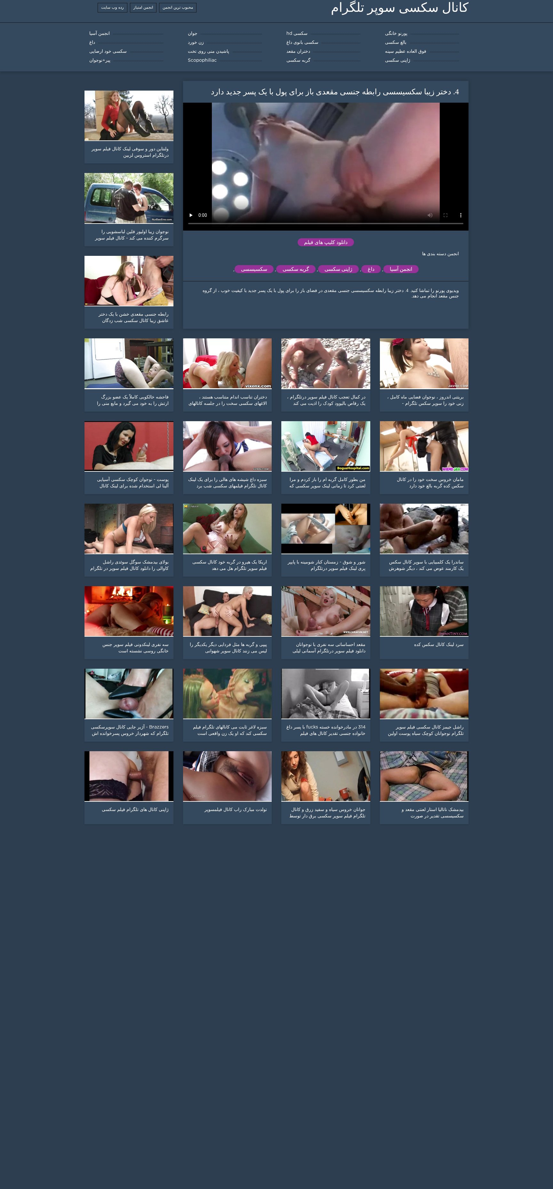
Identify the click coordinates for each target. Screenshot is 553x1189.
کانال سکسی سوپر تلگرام (400, 7)
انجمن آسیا (401, 269)
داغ (371, 269)
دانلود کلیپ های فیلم (326, 242)
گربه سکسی (296, 269)
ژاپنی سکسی (338, 269)
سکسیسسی (254, 269)
